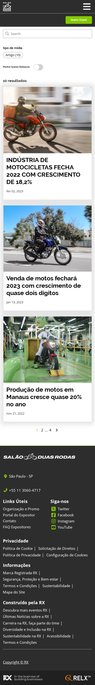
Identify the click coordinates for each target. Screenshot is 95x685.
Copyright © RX (15, 662)
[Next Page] (56, 430)
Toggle (38, 67)
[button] (79, 20)
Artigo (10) (13, 55)
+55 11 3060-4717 (25, 490)
